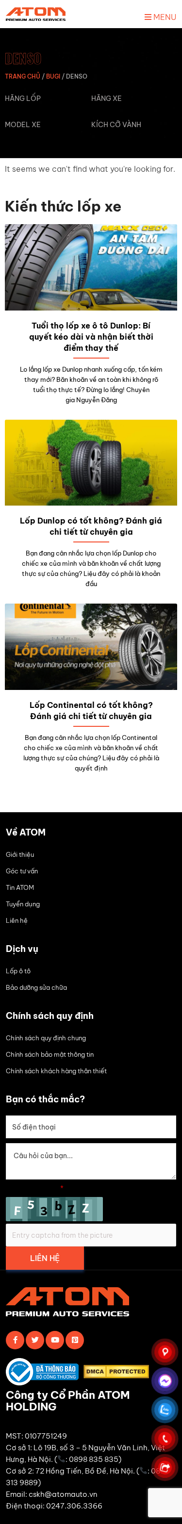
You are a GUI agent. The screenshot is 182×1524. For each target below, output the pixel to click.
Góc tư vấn (22, 871)
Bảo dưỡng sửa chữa (36, 987)
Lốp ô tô (18, 971)
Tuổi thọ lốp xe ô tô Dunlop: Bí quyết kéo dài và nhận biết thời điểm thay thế (91, 337)
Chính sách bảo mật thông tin (50, 1054)
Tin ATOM (20, 887)
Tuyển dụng (23, 904)
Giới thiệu (20, 854)
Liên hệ (17, 920)
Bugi (53, 76)
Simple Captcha (35, 1188)
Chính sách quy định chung (46, 1038)
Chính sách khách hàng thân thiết (56, 1071)
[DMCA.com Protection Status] (118, 1373)
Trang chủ (22, 76)
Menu (163, 17)
